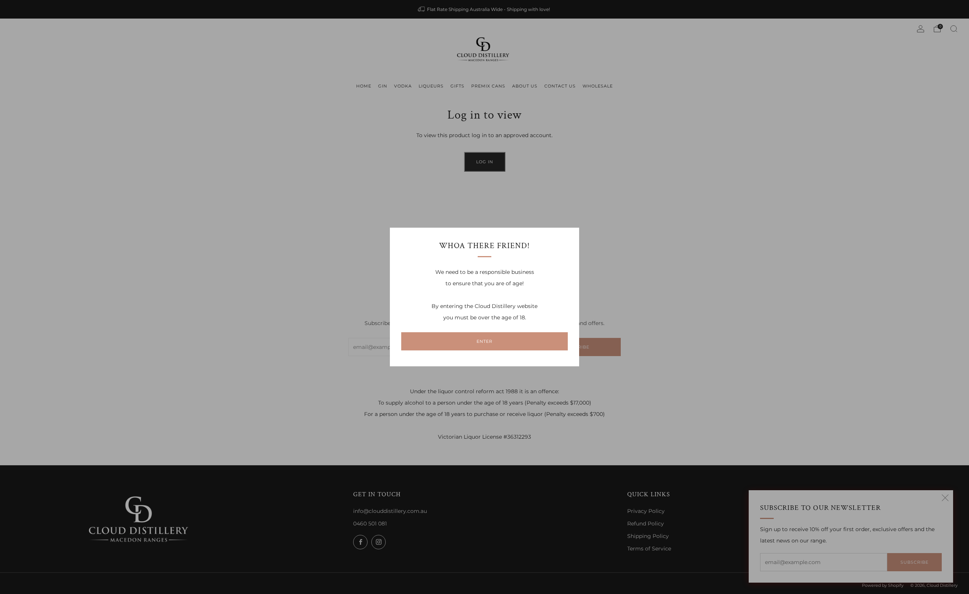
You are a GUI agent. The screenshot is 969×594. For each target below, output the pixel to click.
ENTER (484, 341)
